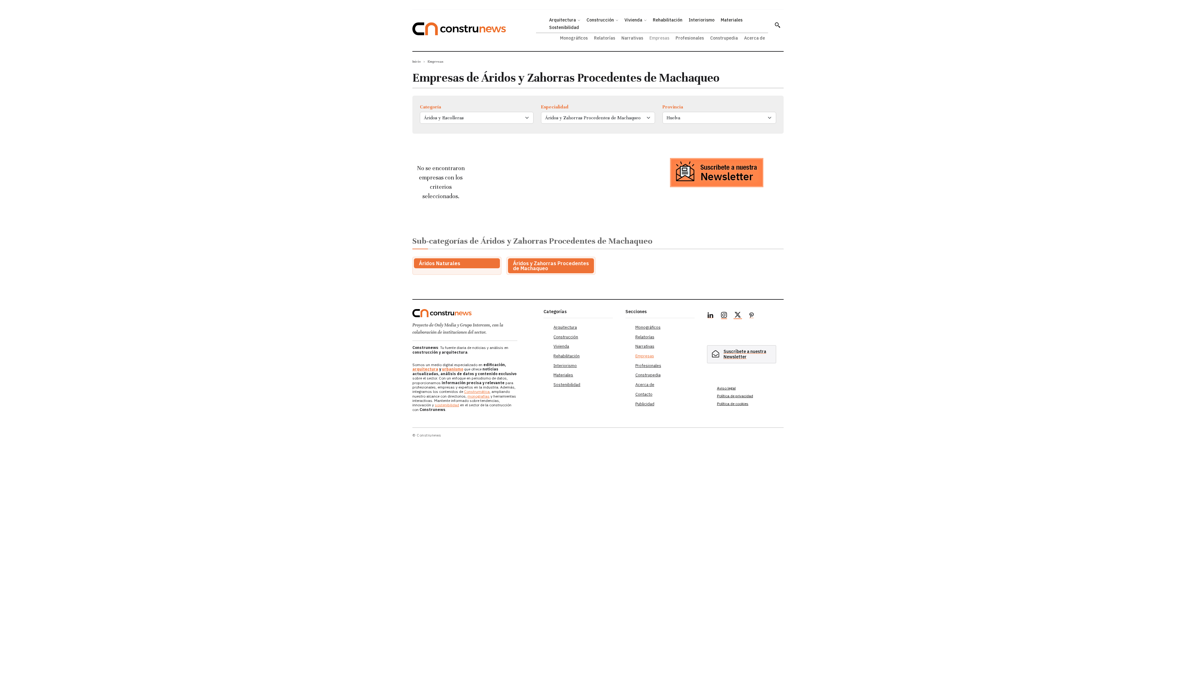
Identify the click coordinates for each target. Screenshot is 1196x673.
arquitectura (425, 369)
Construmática (477, 391)
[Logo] (474, 313)
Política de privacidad (735, 396)
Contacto (644, 394)
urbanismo (452, 369)
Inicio (416, 62)
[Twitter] (738, 316)
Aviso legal (726, 388)
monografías (478, 396)
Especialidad (554, 107)
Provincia (672, 107)
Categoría (430, 107)
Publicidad (644, 404)
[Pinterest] (751, 316)
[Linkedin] (710, 316)
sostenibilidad (447, 405)
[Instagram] (724, 316)
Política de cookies (732, 403)
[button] (777, 25)
